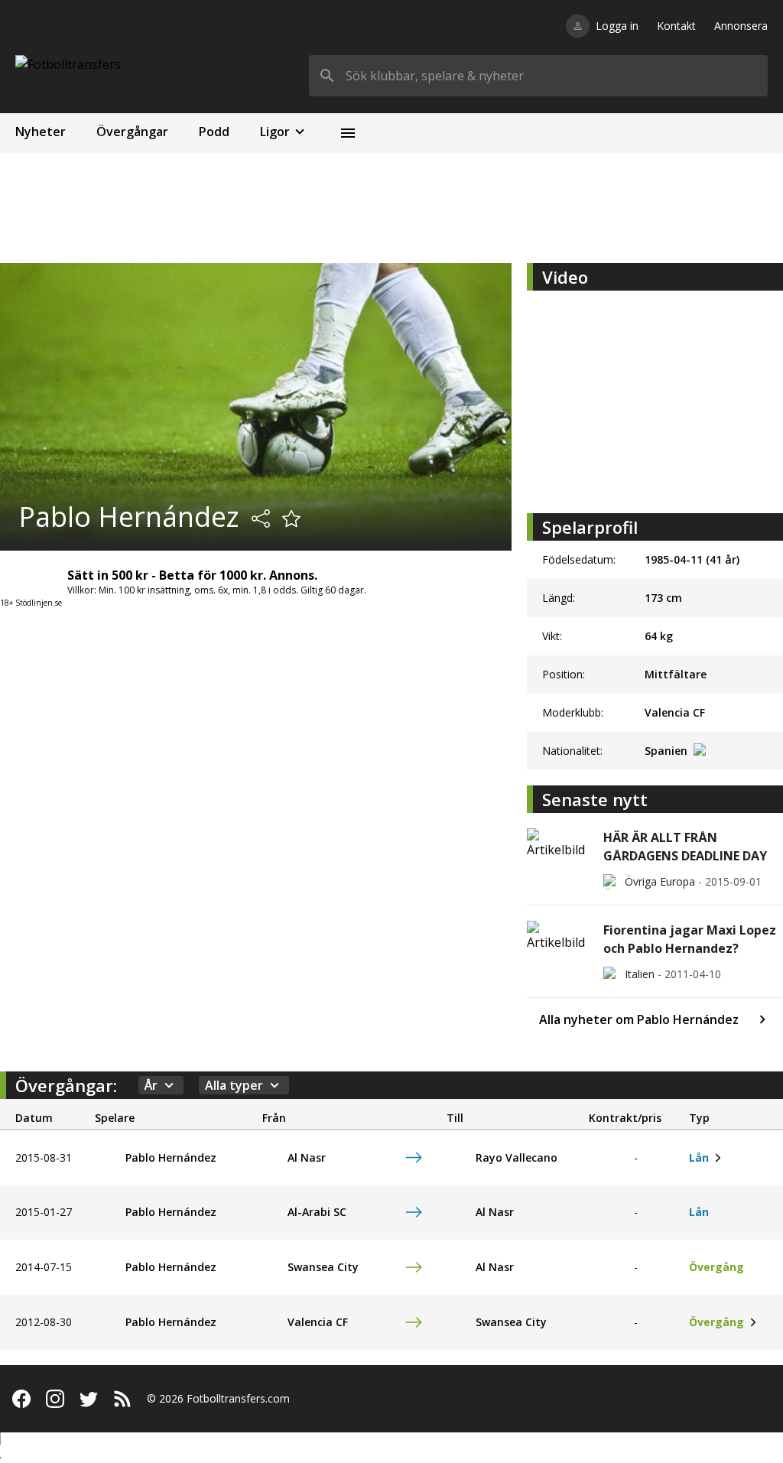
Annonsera (741, 25)
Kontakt (676, 25)
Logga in (617, 25)
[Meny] (347, 133)
